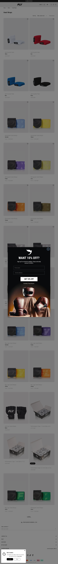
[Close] (25, 550)
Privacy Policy (19, 556)
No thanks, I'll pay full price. (29, 283)
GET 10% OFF (29, 279)
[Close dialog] (48, 249)
